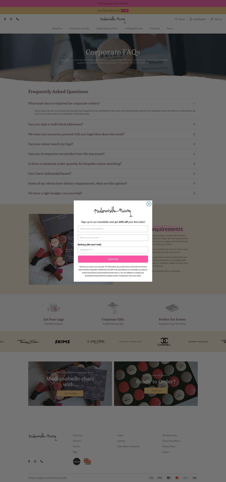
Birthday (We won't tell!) (89, 245)
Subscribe (113, 259)
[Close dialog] (149, 203)
